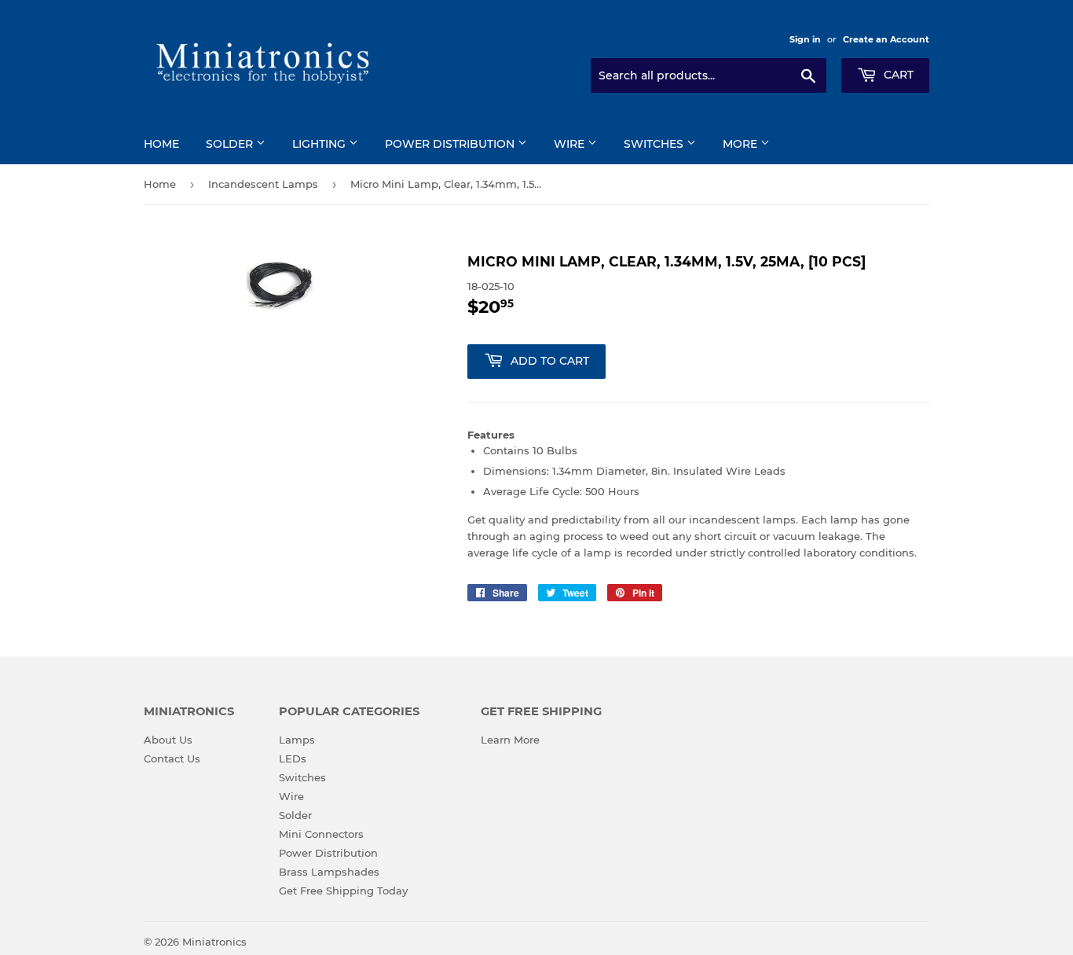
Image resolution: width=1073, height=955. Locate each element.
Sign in (805, 39)
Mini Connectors (321, 834)
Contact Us (172, 758)
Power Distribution (451, 144)
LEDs (292, 758)
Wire (571, 144)
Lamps (297, 739)
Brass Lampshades (329, 871)
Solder (231, 144)
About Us (168, 739)
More (741, 144)
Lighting (320, 144)
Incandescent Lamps (263, 184)
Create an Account (886, 39)
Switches (655, 144)
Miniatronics (214, 941)
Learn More (510, 739)
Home (161, 144)
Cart (897, 75)
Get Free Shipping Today (343, 890)
